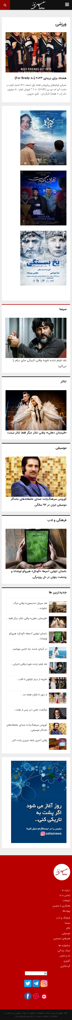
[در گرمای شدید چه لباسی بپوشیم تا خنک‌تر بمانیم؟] (57, 652)
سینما (67, 923)
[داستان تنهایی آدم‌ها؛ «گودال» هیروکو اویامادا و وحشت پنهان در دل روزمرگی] (36, 549)
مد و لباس (65, 956)
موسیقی (66, 933)
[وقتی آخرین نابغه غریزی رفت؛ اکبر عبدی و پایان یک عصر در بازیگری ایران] (57, 744)
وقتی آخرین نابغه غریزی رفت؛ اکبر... (28, 740)
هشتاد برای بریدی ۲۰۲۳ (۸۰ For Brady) (40, 78)
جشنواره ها (64, 945)
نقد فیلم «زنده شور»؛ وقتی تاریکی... (29, 664)
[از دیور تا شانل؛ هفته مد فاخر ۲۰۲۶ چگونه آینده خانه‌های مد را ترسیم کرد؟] (57, 698)
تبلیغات (66, 900)
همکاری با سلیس (61, 906)
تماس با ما (65, 895)
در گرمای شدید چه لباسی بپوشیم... (29, 649)
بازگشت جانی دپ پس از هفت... (30, 710)
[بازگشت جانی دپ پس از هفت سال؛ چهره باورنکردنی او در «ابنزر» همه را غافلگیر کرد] (57, 713)
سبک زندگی (64, 951)
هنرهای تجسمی (61, 938)
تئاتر (68, 928)
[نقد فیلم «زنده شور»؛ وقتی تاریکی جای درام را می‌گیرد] (36, 338)
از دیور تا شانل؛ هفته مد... (34, 695)
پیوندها (66, 910)
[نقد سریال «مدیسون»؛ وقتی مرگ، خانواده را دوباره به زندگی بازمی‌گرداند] (57, 607)
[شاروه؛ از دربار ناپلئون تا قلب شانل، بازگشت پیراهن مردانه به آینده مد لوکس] (57, 683)
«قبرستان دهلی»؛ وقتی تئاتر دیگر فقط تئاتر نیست (36, 432)
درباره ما (66, 890)
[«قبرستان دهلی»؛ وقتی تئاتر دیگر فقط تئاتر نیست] (36, 410)
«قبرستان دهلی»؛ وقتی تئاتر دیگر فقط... (26, 618)
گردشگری (65, 966)
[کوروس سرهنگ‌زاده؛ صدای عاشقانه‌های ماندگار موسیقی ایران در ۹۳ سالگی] (36, 477)
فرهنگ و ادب (63, 918)
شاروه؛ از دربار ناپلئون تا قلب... (31, 679)
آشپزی (67, 961)
